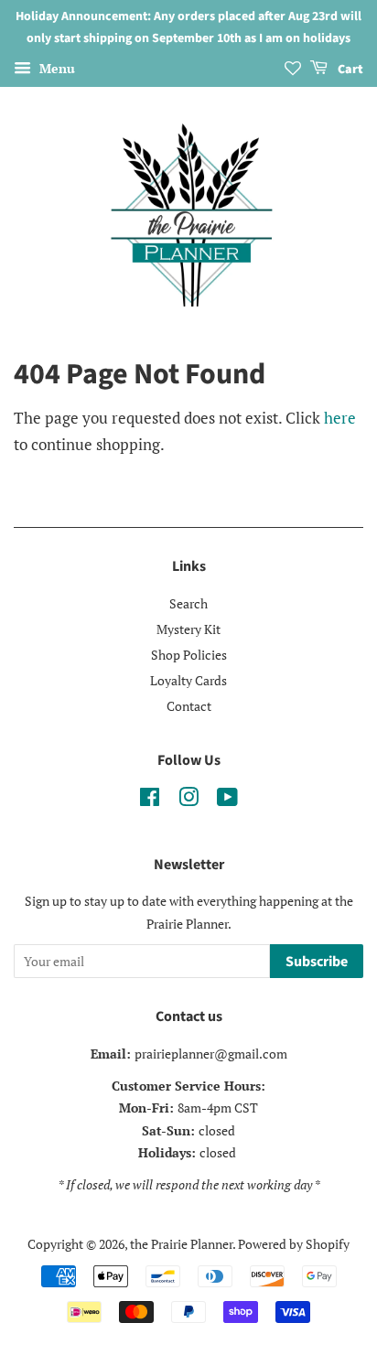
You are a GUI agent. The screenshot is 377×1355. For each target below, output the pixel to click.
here (340, 417)
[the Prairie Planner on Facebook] (149, 800)
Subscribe (316, 962)
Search (188, 603)
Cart (349, 69)
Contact (189, 706)
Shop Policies (189, 654)
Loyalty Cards (188, 680)
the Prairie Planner (181, 1244)
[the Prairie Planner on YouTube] (227, 800)
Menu (55, 68)
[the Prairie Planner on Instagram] (188, 800)
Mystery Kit (188, 629)
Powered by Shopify (294, 1244)
